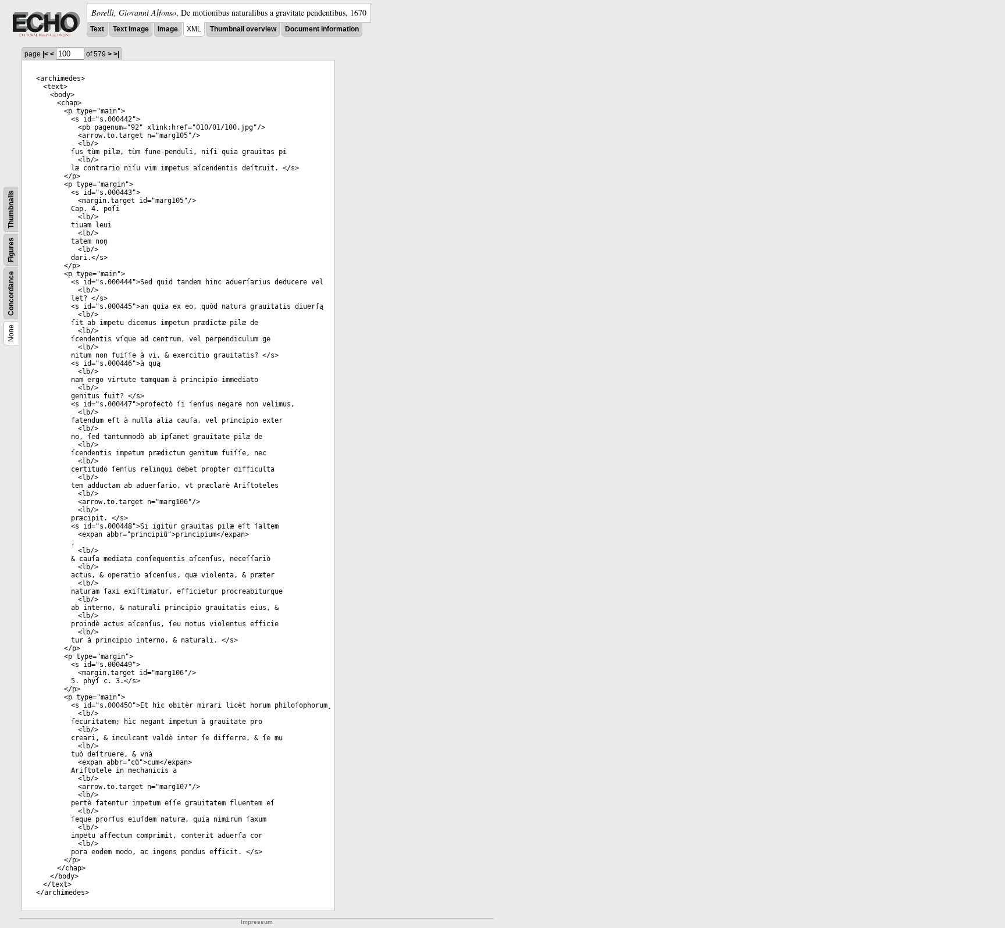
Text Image (131, 29)
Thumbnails (11, 209)
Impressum (257, 922)
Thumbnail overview (243, 29)
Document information (322, 29)
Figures (11, 249)
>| (116, 54)
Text (97, 29)
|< (45, 54)
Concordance (11, 293)
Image (168, 29)
